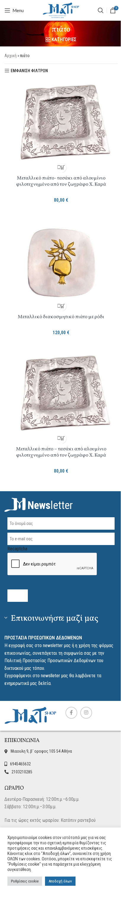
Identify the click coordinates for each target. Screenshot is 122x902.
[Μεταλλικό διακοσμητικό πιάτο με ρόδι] (61, 261)
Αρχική (10, 55)
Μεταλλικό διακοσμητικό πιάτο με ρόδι (61, 316)
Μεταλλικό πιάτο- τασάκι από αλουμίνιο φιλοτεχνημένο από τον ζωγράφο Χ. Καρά (61, 181)
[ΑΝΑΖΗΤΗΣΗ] (101, 10)
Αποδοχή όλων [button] (60, 881)
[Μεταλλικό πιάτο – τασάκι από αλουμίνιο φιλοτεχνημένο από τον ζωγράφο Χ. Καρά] (61, 393)
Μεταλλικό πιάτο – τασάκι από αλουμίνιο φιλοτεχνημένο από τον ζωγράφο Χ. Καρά (61, 452)
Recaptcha (17, 549)
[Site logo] (61, 10)
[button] (61, 167)
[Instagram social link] (86, 713)
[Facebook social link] (71, 713)
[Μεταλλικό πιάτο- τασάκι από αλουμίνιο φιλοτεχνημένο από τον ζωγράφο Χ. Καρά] (61, 122)
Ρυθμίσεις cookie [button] (24, 881)
